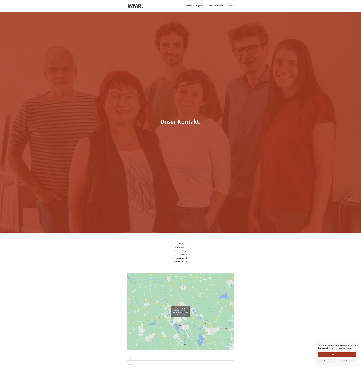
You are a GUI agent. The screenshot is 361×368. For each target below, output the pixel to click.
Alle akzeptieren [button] (337, 354)
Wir (210, 6)
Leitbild (188, 6)
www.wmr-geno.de (180, 261)
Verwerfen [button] (327, 361)
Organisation (200, 6)
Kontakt (231, 6)
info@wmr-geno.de (181, 258)
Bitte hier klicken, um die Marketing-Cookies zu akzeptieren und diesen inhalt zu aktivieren (180, 311)
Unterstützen (220, 6)
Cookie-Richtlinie (339, 348)
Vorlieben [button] (347, 361)
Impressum (350, 348)
